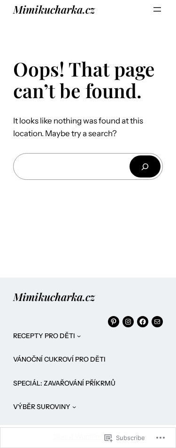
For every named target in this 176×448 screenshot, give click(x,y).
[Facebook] (142, 321)
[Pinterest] (113, 321)
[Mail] (157, 321)
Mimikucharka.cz (54, 9)
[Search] (145, 166)
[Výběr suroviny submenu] (74, 407)
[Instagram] (128, 321)
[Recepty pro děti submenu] (79, 336)
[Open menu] (157, 9)
